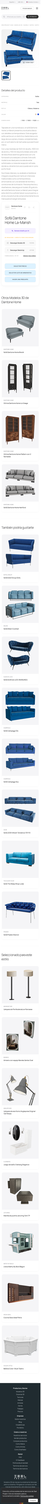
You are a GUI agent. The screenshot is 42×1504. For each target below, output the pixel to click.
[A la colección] (29, 207)
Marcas (20, 1400)
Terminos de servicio (20, 1466)
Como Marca (20, 1444)
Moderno (36, 108)
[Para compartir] (34, 207)
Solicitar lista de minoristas (20, 273)
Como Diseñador (20, 1450)
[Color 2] (36, 114)
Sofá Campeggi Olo (11, 731)
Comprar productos (20, 1441)
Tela (37, 102)
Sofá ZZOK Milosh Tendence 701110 (17, 833)
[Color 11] (38, 114)
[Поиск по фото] (23, 16)
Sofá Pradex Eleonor (11, 935)
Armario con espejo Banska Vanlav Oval (18, 1060)
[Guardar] (25, 207)
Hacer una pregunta (20, 279)
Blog (20, 1422)
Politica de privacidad (20, 1463)
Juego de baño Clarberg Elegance (16, 1164)
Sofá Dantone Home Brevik (14, 352)
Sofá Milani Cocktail (11, 629)
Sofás (37, 96)
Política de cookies (27, 1496)
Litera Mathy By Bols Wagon (14, 1266)
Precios (20, 1411)
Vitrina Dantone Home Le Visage (16, 403)
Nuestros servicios (20, 1435)
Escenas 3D (20, 1394)
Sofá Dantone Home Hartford (15, 507)
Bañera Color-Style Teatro (14, 1368)
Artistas (20, 1403)
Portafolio (20, 1428)
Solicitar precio (20, 266)
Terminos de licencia (20, 1469)
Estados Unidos (33, 2)
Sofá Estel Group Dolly (12, 578)
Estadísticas (20, 1425)
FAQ (20, 1457)
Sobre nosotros (20, 1419)
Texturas (20, 1397)
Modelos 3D (20, 1392)
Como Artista (20, 1447)
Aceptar (33, 1500)
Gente (20, 1406)
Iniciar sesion (27, 8)
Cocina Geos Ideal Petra (13, 1317)
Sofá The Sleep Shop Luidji (14, 884)
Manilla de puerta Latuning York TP (17, 1216)
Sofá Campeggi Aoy (11, 782)
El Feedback (20, 1460)
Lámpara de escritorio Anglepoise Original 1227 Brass (19, 1112)
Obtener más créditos (29, 256)
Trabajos (20, 1409)
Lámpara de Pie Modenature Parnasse (18, 1009)
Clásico (30, 108)
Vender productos (20, 1438)
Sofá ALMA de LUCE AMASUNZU (16, 680)
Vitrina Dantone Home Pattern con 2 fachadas (17, 455)
